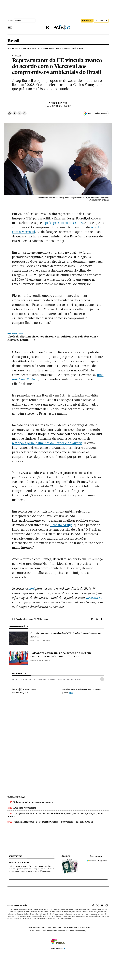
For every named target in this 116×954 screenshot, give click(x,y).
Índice (71, 931)
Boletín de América (19, 863)
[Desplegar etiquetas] (102, 679)
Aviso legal (52, 927)
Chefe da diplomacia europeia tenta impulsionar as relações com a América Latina (52, 338)
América (51, 679)
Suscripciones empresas (56, 931)
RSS (67, 931)
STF (39, 48)
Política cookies (62, 927)
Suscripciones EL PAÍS (38, 931)
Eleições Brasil (77, 48)
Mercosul (16, 56)
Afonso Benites (58, 103)
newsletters (15, 856)
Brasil (13, 41)
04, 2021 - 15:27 (61, 106)
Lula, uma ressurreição (24, 808)
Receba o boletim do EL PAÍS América (32, 619)
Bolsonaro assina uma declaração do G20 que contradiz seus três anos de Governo (61, 655)
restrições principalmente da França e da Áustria (47, 443)
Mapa (88, 927)
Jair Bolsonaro (29, 48)
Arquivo (66, 856)
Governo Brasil (14, 48)
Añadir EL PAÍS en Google (97, 113)
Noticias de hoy (80, 931)
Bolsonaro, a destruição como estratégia (33, 802)
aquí (71, 692)
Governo (61, 679)
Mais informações (19, 692)
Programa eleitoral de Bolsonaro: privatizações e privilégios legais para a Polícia (53, 822)
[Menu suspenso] (9, 27)
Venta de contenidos (40, 927)
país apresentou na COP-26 (64, 223)
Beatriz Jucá (35, 641)
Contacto (28, 927)
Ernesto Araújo (61, 525)
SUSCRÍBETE (86, 21)
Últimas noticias (16, 797)
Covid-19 (65, 48)
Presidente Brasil (74, 679)
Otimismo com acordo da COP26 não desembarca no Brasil (66, 635)
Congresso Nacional (51, 48)
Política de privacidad (77, 927)
